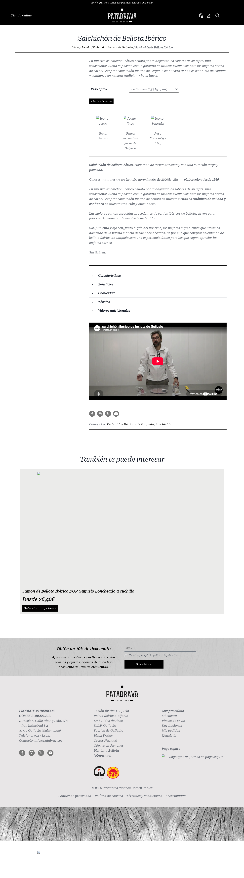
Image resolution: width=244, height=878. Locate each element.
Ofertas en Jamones (108, 745)
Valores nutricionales (114, 310)
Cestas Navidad (105, 740)
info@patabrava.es (48, 740)
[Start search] (217, 16)
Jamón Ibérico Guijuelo (111, 711)
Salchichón (164, 424)
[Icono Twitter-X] (108, 414)
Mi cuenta (169, 716)
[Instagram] (100, 414)
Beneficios (106, 284)
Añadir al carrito (101, 101)
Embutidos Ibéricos (108, 721)
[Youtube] (116, 414)
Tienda (85, 47)
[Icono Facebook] (92, 414)
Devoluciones (172, 725)
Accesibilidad (175, 796)
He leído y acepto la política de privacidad (154, 655)
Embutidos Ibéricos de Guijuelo (113, 47)
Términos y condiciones (144, 796)
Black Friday (103, 735)
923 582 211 (42, 735)
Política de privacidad (74, 796)
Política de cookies (109, 796)
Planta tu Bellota (106, 750)
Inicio (75, 47)
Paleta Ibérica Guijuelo (111, 716)
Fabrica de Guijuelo (108, 730)
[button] (158, 275)
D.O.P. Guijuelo (105, 725)
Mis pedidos (171, 730)
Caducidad (106, 293)
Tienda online (21, 15)
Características (109, 275)
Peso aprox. (99, 89)
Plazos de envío (173, 721)
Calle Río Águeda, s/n (51, 721)
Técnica (104, 302)
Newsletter (170, 735)
